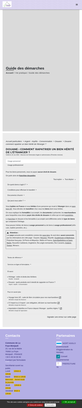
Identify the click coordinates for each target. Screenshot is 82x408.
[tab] (41, 161)
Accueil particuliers (14, 141)
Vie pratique (21, 73)
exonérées (69, 215)
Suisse (9, 245)
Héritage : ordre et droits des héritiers (22, 277)
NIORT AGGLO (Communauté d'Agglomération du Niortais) (66, 348)
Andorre (68, 243)
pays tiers (46, 235)
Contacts (12, 336)
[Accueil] (11, 5)
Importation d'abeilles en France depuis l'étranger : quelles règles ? (35, 308)
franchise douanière (27, 176)
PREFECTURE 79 (65, 365)
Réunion (43, 238)
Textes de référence (14, 257)
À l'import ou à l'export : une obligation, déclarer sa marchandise (34, 303)
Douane (58, 141)
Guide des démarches (39, 73)
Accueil (9, 73)
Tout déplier (70, 179)
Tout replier (58, 179)
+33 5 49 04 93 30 (13, 357)
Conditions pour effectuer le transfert (21, 190)
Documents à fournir (15, 195)
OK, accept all (69, 402)
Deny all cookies (35, 405)
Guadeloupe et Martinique (64, 238)
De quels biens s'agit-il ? (16, 185)
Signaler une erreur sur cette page (61, 317)
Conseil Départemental (62, 358)
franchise (11, 219)
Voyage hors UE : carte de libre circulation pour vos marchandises (35, 297)
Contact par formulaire (15, 360)
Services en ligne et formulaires (18, 264)
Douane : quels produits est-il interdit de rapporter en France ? (32, 282)
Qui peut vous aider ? (15, 201)
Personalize (50, 405)
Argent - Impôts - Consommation (38, 141)
